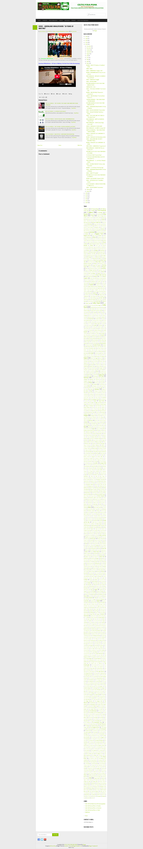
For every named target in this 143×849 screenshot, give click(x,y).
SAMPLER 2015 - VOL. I (91, 87)
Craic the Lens (87, 327)
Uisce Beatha (102, 773)
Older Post (80, 145)
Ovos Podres (89, 520)
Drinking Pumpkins (88, 345)
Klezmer (102, 445)
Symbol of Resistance (102, 615)
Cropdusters (86, 330)
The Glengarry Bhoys (99, 679)
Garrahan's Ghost (94, 387)
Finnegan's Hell (101, 368)
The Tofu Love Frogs (88, 748)
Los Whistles (97, 471)
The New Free (101, 710)
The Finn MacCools (97, 674)
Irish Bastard (98, 422)
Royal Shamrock (94, 569)
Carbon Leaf (86, 291)
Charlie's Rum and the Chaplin (96, 310)
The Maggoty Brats (98, 701)
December (89, 46)
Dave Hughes (102, 333)
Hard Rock (98, 405)
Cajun (104, 281)
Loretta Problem (100, 469)
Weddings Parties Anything (101, 783)
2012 (86, 197)
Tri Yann (95, 770)
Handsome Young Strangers (101, 404)
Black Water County (100, 261)
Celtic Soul (86, 308)
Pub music (100, 546)
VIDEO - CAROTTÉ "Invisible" (92, 173)
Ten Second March (96, 620)
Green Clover (97, 395)
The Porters (89, 719)
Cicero (99, 313)
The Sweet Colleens (96, 743)
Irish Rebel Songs (94, 423)
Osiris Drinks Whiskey (98, 518)
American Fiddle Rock (96, 222)
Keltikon (90, 440)
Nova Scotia (89, 512)
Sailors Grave (96, 573)
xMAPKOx (98, 794)
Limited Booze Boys (96, 464)
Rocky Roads (97, 564)
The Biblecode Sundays (92, 632)
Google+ (59, 93)
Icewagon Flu (93, 415)
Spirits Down (86, 604)
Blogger (95, 30)
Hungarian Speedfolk (101, 413)
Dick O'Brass (103, 338)
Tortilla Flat (86, 766)
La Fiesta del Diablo (88, 451)
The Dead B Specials (102, 656)
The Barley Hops (94, 628)
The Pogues (96, 717)
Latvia (102, 454)
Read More (74, 108)
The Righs (87, 725)
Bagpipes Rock (87, 235)
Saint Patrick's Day (90, 574)
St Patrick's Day (93, 604)
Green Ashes (91, 395)
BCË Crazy (98, 245)
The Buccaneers (93, 640)
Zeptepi (103, 796)
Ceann (105, 293)
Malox (92, 476)
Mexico (96, 486)
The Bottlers (95, 638)
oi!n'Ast (94, 517)
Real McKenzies (95, 556)
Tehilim (103, 619)
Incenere (99, 418)
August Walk (96, 230)
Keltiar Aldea (104, 438)
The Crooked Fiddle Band (98, 653)
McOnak (93, 482)
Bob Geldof (98, 268)
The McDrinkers (93, 702)
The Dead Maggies (88, 658)
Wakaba (85, 783)
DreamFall (94, 343)
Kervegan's (103, 440)
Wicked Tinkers (97, 789)
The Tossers (87, 750)
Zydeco (92, 797)
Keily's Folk (98, 438)
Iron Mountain (94, 425)
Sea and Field (102, 579)
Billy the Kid (98, 256)
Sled (93, 596)
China (102, 312)
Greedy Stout (86, 395)
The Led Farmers (94, 696)
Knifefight (91, 446)
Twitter (53, 93)
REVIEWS (74, 20)
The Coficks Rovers (99, 648)
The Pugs (91, 720)
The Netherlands (93, 711)
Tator (99, 619)
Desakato (98, 338)
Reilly (101, 558)
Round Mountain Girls (102, 568)
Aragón (93, 225)
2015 (86, 44)
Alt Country (98, 220)
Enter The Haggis (94, 358)
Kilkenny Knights (99, 441)
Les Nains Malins (92, 459)
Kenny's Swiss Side (96, 440)
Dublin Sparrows (98, 349)
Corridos (85, 325)
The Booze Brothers (88, 638)
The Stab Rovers (94, 737)
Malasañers (86, 476)
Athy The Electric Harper (88, 230)
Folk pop (95, 376)
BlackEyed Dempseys (88, 263)
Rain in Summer (88, 553)
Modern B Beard (103, 491)
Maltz (96, 476)
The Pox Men (100, 719)
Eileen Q (102, 353)
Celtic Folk (102, 298)
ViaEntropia (91, 779)
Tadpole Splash (94, 617)
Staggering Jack (86, 607)
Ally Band (92, 220)
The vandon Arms (90, 753)
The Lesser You (86, 697)
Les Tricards (95, 461)
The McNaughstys (92, 704)
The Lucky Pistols (94, 699)
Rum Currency (92, 571)
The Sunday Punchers (99, 742)
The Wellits (90, 756)
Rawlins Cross (87, 556)
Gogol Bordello (90, 392)
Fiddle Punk (86, 366)
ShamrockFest (86, 586)
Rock (102, 563)
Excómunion (91, 359)
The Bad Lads (90, 625)
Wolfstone (104, 793)
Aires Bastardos (97, 219)
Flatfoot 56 (89, 374)
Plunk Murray (96, 541)
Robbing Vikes (97, 563)
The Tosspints (93, 750)
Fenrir (104, 363)
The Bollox (98, 637)
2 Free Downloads (101, 210)
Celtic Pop (88, 303)
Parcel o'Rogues (95, 530)
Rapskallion (90, 555)
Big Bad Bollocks (91, 255)
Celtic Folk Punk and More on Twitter (92, 810)
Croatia (96, 328)
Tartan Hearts (89, 619)
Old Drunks (99, 517)
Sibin (92, 589)
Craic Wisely (94, 327)
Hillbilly (86, 412)
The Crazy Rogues (94, 651)
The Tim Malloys (98, 747)
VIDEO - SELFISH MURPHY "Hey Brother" (94, 187)
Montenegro (101, 492)
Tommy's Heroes (87, 765)
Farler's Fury (94, 363)
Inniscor (96, 420)
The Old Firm (90, 714)
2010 (86, 200)
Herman (85, 410)
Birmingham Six (88, 258)
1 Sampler (93, 210)
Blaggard (94, 265)
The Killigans (92, 692)
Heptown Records (87, 409)
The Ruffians (97, 729)
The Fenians (96, 673)
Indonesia (90, 420)
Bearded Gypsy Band (94, 247)
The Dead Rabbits (97, 658)
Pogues (101, 541)
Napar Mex (96, 502)
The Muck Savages (100, 707)
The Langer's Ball (96, 694)
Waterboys (93, 783)
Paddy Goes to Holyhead (97, 522)
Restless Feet (102, 560)
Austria (86, 234)
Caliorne (103, 283)
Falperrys (85, 363)
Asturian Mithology (96, 229)
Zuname (88, 797)
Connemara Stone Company (97, 320)
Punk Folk (104, 548)
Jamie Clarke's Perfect (87, 428)
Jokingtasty (94, 433)
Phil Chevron (91, 533)
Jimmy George (89, 432)
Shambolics (89, 584)
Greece (104, 394)
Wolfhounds (99, 793)
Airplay (103, 219)
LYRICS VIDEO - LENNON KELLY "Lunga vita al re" (96, 146)
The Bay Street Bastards (96, 630)
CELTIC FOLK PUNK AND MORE (70, 844)
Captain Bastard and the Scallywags (95, 286)
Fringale (101, 382)
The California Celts (101, 640)
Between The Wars (91, 253)
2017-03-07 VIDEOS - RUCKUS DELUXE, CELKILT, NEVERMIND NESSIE (59, 119)
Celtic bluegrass (93, 296)
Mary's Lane (93, 479)
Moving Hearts (93, 496)
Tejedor (85, 620)
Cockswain (103, 317)
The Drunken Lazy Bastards (97, 666)
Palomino (103, 528)
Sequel (85, 582)
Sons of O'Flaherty (100, 599)
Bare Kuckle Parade (89, 242)
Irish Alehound (92, 422)
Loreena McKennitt (91, 469)
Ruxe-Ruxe (91, 573)
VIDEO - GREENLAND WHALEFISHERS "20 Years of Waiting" (56, 27)
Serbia (89, 583)
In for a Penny (100, 417)
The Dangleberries (94, 656)
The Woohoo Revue (93, 758)
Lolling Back (90, 468)
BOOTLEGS (67, 20)
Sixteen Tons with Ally (92, 592)
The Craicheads (86, 651)
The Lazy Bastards (87, 696)
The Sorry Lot (98, 735)
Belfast (92, 250)
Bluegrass (104, 266)
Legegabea (93, 456)
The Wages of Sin (99, 753)
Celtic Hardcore (100, 299)
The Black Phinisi (100, 632)
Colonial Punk (90, 318)
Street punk (86, 612)
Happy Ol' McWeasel (89, 405)
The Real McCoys (92, 724)
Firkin (97, 371)
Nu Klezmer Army (102, 512)
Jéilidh (98, 430)
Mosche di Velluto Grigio (100, 494)
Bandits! (104, 237)
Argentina (97, 227)
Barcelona (104, 240)
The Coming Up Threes (94, 650)
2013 (86, 195)
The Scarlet (95, 732)
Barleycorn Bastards (98, 242)
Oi (91, 517)
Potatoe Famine (95, 543)
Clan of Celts (91, 315)
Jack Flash (90, 427)
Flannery (97, 372)
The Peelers (86, 715)
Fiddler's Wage (99, 366)
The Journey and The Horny (98, 691)
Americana (90, 224)
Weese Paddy (87, 784)
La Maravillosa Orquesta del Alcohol (99, 451)
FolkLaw (103, 379)
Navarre (85, 504)
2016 (86, 42)
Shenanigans (97, 587)
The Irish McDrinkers (97, 689)
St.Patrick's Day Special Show (89, 605)
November (89, 48)
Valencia (103, 778)
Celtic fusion (86, 299)
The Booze (103, 637)
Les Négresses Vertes (100, 459)
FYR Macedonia (102, 384)
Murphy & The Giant (97, 499)
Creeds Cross (99, 327)
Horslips (94, 413)
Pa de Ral (100, 520)
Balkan (100, 235)
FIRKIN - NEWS (89, 68)
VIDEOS (61, 20)
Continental (93, 322)
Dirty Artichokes (95, 340)
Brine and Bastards (91, 275)
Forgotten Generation (88, 381)
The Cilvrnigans (90, 645)
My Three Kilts (95, 500)
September (89, 52)
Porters (90, 543)
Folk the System (95, 377)
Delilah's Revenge (87, 336)
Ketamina (85, 441)
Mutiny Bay (90, 500)
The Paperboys (97, 714)
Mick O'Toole (92, 487)
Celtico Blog (99, 308)
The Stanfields (86, 738)
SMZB (96, 597)
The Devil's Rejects (99, 660)
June (87, 57)
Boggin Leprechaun (93, 270)
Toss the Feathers (93, 766)
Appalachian (88, 225)
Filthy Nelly (91, 368)
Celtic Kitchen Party (91, 301)
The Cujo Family (99, 655)
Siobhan (89, 591)
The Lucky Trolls (102, 699)
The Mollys (102, 706)
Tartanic (95, 619)
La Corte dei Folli (94, 450)
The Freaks (91, 678)
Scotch (103, 578)
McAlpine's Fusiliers (93, 481)
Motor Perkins (86, 496)
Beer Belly (101, 247)
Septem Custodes (102, 581)
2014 (86, 193)
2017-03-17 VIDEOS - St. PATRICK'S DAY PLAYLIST (55, 111)
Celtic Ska (102, 307)
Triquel (90, 771)
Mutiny (86, 500)
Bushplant (100, 279)
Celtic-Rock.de (92, 308)
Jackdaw (94, 427)
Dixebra (100, 341)
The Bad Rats (96, 625)
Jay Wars (103, 428)
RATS (105, 555)
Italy (85, 427)
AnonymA (101, 224)
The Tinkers (104, 747)
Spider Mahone (94, 602)
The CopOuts (102, 650)
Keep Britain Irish (92, 438)
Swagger (97, 614)
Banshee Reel (94, 238)
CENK (104, 308)
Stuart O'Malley (102, 612)
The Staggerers (102, 737)
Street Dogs (96, 610)
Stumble (65, 93)
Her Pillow (94, 409)
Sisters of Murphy (100, 591)
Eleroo (96, 354)
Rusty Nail (86, 573)
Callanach (85, 284)
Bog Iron (87, 270)
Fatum (100, 363)
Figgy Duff (86, 368)
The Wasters (100, 755)
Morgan (93, 494)
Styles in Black (86, 614)
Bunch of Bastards (88, 279)
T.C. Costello (87, 617)
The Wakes (94, 755)
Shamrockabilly (102, 584)
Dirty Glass (87, 341)
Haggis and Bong (98, 402)
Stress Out (97, 612)
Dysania (97, 351)
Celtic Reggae (98, 305)
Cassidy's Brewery (88, 293)
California (98, 283)
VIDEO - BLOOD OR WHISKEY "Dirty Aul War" (95, 110)
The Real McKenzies (101, 724)
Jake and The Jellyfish (101, 427)
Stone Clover (96, 609)
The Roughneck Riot (94, 727)
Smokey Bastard (88, 597)
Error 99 (101, 358)
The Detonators (91, 660)
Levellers (96, 463)
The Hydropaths (95, 687)
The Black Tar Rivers (94, 633)
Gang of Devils (103, 386)
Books (85, 271)
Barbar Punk (90, 240)
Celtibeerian (86, 296)
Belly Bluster (102, 250)
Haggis (92, 402)
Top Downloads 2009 (101, 765)
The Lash (103, 694)
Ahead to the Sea (91, 219)
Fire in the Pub (100, 369)
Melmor (96, 484)
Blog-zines (91, 266)
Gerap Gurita (90, 389)
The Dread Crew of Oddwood (95, 663)
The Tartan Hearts (91, 745)
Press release (90, 545)
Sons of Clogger (92, 599)
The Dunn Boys (92, 668)
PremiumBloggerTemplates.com (75, 846)
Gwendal (90, 400)
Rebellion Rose (86, 558)
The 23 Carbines (87, 623)
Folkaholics (91, 379)
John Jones (96, 432)
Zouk (85, 797)
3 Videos (53, 31)
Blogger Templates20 (93, 846)
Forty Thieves (96, 381)
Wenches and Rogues (95, 784)
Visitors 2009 (102, 781)
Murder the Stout (90, 499)
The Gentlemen (91, 679)
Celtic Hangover (93, 299)
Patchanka (97, 532)
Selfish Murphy (94, 581)
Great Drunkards (98, 394)
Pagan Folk (97, 528)
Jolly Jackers (99, 433)
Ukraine (85, 775)
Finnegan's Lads (86, 369)
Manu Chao (92, 477)
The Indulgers (102, 687)
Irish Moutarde (86, 423)
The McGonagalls (100, 702)
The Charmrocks (98, 643)
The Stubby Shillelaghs (99, 740)
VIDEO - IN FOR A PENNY (91, 81)
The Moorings (92, 707)
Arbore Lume (98, 225)
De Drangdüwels (93, 335)
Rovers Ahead (87, 569)
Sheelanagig (91, 587)
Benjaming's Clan (101, 252)
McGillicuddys (87, 482)
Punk (99, 548)
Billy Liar (93, 256)
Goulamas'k (86, 394)
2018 (86, 38)
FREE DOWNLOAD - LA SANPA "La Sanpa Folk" (95, 128)
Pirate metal (104, 537)
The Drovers (100, 665)
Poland (104, 541)
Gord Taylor (103, 392)
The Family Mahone (91, 671)
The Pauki (103, 714)
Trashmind (103, 768)
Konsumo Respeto (101, 446)
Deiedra (102, 335)
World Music (87, 794)
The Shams (101, 732)
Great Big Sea (91, 394)
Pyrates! (98, 550)
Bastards (103, 243)
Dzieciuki (101, 351)
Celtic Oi (104, 301)
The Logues (92, 697)
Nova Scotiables (95, 512)
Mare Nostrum (103, 477)
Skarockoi (93, 594)
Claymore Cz (90, 317)
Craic (105, 325)
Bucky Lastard (92, 278)
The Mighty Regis (95, 706)
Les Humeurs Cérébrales (98, 458)
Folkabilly (85, 379)
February (88, 189)
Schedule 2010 (92, 578)
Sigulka (101, 589)
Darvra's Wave (96, 333)
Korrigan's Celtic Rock (87, 448)
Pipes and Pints (103, 535)
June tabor (95, 435)
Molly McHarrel (94, 492)
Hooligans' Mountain (87, 413)
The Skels (92, 735)
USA (90, 778)
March (88, 63)
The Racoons (103, 720)
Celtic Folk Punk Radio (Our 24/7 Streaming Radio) (95, 803)
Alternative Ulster (87, 222)
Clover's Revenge (97, 317)
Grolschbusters (103, 399)
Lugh (86, 474)
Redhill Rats (93, 558)
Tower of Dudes (100, 766)
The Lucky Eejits (87, 699)
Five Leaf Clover (91, 372)
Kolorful (95, 446)
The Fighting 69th (102, 673)
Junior (100, 435)
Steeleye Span (98, 607)
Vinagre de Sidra (87, 781)
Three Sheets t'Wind (102, 761)
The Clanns (101, 645)
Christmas (88, 313)
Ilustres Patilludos (93, 417)
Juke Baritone (89, 435)
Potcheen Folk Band (102, 543)
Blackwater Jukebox (87, 265)
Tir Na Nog (87, 763)
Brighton (99, 273)
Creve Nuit (92, 328)
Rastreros (95, 555)
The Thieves (92, 747)
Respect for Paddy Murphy (94, 560)
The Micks (89, 706)
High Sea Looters (95, 410)
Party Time (86, 532)
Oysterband (95, 520)
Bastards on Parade (88, 245)
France (90, 382)
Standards (92, 607)
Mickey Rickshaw (99, 487)
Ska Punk (104, 592)
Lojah (86, 468)
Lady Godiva (102, 453)
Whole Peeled (86, 789)
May (87, 59)
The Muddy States (92, 709)
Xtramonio (103, 794)
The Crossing (92, 655)
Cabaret (104, 279)
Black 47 (100, 258)
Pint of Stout (96, 535)
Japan (94, 428)
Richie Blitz (86, 561)
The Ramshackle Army (97, 722)
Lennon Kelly (100, 456)
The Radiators (87, 722)
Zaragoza (99, 796)
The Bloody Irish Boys (96, 635)
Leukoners (91, 463)
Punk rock (87, 550)
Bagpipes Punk (99, 234)
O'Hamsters (98, 514)
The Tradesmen (101, 750)
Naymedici (95, 504)
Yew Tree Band (89, 796)
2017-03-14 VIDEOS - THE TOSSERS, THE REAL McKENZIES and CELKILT (60, 126)
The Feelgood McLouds (88, 673)
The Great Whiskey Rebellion (92, 683)
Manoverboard (86, 477)
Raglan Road (103, 551)
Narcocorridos (102, 502)
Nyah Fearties (86, 514)
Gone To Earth (97, 392)
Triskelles (94, 771)
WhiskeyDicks (98, 788)
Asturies (102, 229)
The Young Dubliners (93, 760)
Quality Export (103, 550)
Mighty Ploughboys (93, 489)
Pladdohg (91, 540)
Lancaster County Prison (88, 454)
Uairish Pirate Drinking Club (93, 773)
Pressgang (97, 545)
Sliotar (96, 596)
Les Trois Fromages (102, 461)
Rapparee (85, 555)
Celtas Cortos (102, 294)
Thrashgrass (100, 760)
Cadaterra (99, 281)
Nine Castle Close (97, 507)
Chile (98, 312)
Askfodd (85, 229)
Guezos (86, 400)
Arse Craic (103, 227)
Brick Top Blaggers (92, 273)
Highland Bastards (102, 410)
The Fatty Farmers (100, 671)
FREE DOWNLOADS (53, 20)
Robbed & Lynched (90, 563)
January (88, 191)
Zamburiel (94, 796)
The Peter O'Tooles (94, 715)
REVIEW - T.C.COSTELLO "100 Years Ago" (95, 167)
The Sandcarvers (95, 730)
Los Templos (90, 471)
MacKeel (90, 474)
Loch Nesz (99, 466)
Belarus (88, 250)
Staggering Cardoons (101, 605)
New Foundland (100, 505)
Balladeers (89, 237)
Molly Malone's (87, 492)
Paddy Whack (102, 525)
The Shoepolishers (92, 733)
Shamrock (95, 584)
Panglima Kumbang (87, 530)
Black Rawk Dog (97, 260)
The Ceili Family (97, 642)
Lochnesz (104, 466)
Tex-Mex (95, 622)
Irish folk (102, 422)
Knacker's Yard (86, 446)
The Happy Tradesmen (97, 684)
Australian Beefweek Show (101, 232)
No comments (73, 31)
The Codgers (92, 648)
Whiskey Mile (96, 786)
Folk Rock (86, 377)
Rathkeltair (101, 555)
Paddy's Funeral (93, 527)
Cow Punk (100, 325)
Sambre (100, 576)
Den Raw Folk (94, 336)
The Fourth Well (94, 676)
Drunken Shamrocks (101, 348)
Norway (67, 31)
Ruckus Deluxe (100, 569)
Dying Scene (92, 351)
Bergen (85, 253)
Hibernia (89, 410)
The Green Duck (102, 683)
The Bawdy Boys (87, 630)
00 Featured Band (94, 209)
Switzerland (86, 615)
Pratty (86, 545)
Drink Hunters (103, 343)
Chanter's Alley (86, 310)
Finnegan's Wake (94, 369)
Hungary (86, 415)
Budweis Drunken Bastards (101, 278)
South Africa (86, 601)
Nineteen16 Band (90, 509)
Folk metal (89, 376)
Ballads (94, 237)
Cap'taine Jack (98, 284)
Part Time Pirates (102, 530)
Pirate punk (93, 538)
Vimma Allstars (102, 779)
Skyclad (90, 596)
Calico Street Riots (92, 283)
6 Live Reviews (93, 214)
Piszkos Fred (86, 540)
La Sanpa (86, 453)
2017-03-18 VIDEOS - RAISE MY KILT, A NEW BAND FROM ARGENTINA (59, 134)
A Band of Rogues (100, 215)
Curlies (91, 330)
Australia (92, 232)
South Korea (93, 601)
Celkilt (96, 294)
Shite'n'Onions (86, 589)
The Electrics (100, 669)
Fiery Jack (104, 366)
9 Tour (92, 216)
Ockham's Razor (100, 515)
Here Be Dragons (101, 409)
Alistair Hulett (86, 220)
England (86, 358)
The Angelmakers (94, 623)
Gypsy (95, 400)
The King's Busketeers (100, 692)
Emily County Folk (91, 356)
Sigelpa (95, 589)
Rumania (98, 571)
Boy (100, 271)
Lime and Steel (88, 464)
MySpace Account (102, 500)
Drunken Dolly (89, 346)
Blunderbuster (91, 268)
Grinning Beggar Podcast (94, 399)
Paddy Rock (87, 812)
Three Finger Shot (93, 761)
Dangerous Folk (98, 331)
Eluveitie (100, 354)
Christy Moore (94, 313)
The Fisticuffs (103, 674)
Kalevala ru (100, 436)
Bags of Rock (94, 235)
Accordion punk (97, 217)
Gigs (91, 391)
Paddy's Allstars (86, 527)
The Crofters (101, 651)
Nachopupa (90, 502)
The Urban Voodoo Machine (96, 751)
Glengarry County (97, 390)
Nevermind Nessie (87, 505)
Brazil (103, 271)
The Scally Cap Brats (87, 732)
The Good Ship (98, 681)
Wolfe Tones (93, 793)
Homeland (103, 412)
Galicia (89, 386)
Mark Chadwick (87, 479)
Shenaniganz (103, 587)
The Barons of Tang (101, 628)
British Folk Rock (89, 276)
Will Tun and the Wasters (93, 791)
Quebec (86, 551)
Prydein (88, 546)
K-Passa (88, 436)
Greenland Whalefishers (60, 31)
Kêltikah (86, 440)
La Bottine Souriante (102, 448)
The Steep (93, 738)
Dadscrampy (91, 331)
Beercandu (92, 248)
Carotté (90, 291)
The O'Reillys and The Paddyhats (95, 712)
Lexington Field (103, 463)
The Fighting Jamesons (88, 674)
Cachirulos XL (93, 281)
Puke (88, 548)
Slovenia (104, 596)
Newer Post (40, 145)
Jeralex (101, 430)
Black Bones (91, 260)
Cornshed (103, 323)
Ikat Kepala (99, 415)
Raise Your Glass (102, 553)
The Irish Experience (87, 689)
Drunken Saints (93, 348)
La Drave (100, 450)
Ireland (86, 422)
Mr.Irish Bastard (101, 496)
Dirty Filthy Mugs (103, 340)
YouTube (45, 839)
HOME (39, 20)
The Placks (91, 717)
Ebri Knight (91, 353)
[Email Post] (40, 97)
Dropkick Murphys (97, 345)
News (89, 507)
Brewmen (85, 273)
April (87, 61)
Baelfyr (92, 233)
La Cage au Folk (87, 450)
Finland (95, 368)
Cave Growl (101, 293)
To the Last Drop (94, 763)
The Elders (95, 669)
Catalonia (94, 293)
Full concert (94, 384)
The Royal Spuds (90, 729)
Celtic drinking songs (94, 297)
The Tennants (86, 747)
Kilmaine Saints (88, 443)
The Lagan (90, 694)
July (87, 55)
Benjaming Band (93, 252)
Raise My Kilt (95, 553)
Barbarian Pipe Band (97, 240)
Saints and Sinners (99, 574)
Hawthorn (103, 407)
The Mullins (100, 709)
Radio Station (96, 551)
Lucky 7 (97, 473)
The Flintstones (87, 676)
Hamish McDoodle (91, 404)
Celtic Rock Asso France (95, 307)
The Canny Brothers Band (88, 642)
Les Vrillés (86, 463)
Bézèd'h (85, 255)
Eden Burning (97, 353)
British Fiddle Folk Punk (101, 275)
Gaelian (85, 386)
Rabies (91, 551)
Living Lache (93, 466)
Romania (90, 568)
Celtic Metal (98, 301)
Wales (89, 783)
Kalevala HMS (93, 436)
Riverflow (100, 561)
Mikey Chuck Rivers (101, 489)
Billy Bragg (89, 256)
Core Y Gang (90, 323)
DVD (88, 351)
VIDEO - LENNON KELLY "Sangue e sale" (94, 70)
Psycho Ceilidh (94, 546)
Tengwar (103, 620)
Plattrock (91, 541)
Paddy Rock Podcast (95, 525)
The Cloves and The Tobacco (97, 646)
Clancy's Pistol (98, 315)
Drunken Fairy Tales (98, 346)
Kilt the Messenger (100, 443)
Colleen (85, 318)
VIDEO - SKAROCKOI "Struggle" (92, 79)
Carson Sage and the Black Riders (100, 291)
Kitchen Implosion (95, 445)
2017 (86, 40)
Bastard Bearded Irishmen (94, 243)
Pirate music (87, 538)
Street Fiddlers (102, 610)
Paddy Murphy (99, 523)
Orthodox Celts (90, 518)
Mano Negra (102, 476)
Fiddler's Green (92, 366)
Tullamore (103, 771)
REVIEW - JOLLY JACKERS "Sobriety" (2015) (95, 178)
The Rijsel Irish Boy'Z (94, 725)
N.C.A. (85, 502)
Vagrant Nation (97, 778)
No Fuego (96, 509)
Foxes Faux (86, 382)
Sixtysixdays (99, 592)
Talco (85, 619)
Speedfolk (89, 602)
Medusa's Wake (90, 484)
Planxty (103, 540)
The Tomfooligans (102, 748)
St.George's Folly (101, 604)
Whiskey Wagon (91, 788)
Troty (99, 771)
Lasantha (66, 846)
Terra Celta (91, 622)
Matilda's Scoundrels (101, 479)
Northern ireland (91, 510)
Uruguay (86, 778)
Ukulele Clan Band (92, 774)
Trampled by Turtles (91, 768)
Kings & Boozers (87, 445)
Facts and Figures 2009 (98, 359)
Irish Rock (101, 423)
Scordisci (98, 578)
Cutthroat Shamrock (98, 330)
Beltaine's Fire (86, 252)
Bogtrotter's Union (101, 270)
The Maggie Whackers (88, 701)
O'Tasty (94, 515)
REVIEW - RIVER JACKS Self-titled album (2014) (96, 137)
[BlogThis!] (43, 97)
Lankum (95, 454)
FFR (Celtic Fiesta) (98, 364)
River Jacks (95, 561)
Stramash (85, 610)
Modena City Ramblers (94, 491)
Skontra (85, 596)
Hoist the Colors (92, 412)
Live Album (103, 464)
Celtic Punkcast (91, 305)
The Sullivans (91, 742)
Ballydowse (100, 237)
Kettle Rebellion (92, 441)
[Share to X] (45, 97)
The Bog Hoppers (91, 637)
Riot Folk (90, 561)
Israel (104, 425)
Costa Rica (90, 325)
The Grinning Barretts (87, 684)
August (88, 53)
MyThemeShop (53, 846)
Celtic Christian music (102, 296)
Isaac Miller (100, 425)
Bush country (95, 279)
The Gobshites (90, 681)
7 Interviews (99, 214)
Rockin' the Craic (90, 564)
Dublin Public (91, 349)
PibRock (96, 533)
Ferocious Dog (86, 364)
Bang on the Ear (88, 238)
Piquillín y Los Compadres (90, 537)
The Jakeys (89, 691)
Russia (103, 571)
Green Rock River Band (88, 397)
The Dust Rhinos (99, 668)
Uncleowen (104, 776)
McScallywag (99, 482)
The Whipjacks (97, 756)
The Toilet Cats (95, 748)
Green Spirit (97, 397)
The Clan (96, 645)
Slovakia (100, 596)
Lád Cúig (97, 453)
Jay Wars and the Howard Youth (89, 430)
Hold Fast (98, 412)
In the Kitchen (93, 418)
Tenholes (85, 622)
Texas (99, 622)
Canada (91, 284)
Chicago (94, 312)
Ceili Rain (92, 294)
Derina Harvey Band (91, 338)
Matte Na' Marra (86, 481)
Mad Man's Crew (96, 474)
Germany (97, 389)
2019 (86, 36)
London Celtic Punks (97, 468)
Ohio (88, 517)
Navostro (90, 504)
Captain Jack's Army (101, 288)
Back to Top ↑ (71, 847)
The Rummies (88, 730)
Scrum (91, 579)
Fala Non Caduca (102, 361)
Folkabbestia (102, 377)
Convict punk (98, 322)
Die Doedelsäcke (88, 340)
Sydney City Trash (94, 615)
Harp (93, 407)
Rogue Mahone (100, 566)
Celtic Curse (87, 297)
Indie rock (85, 420)
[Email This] (42, 97)
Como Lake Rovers (87, 320)
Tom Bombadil (102, 763)
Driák (98, 343)
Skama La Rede (88, 594)
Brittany (95, 276)
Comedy (103, 318)
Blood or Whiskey (97, 266)
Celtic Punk (96, 303)
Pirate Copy (98, 537)
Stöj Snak (90, 609)
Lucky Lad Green (103, 473)
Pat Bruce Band (91, 532)
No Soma (100, 509)
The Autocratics (101, 623)
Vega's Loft (86, 779)
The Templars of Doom (100, 745)
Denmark (99, 336)
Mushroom (104, 499)
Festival (92, 364)
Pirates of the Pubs (101, 538)
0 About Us (86, 209)
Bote (97, 271)
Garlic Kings (87, 387)
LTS (94, 473)
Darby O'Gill (90, 333)
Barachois (100, 238)
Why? (91, 789)
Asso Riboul (90, 229)
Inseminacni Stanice (102, 420)
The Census (91, 643)
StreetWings (91, 612)
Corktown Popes (97, 323)
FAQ (90, 363)
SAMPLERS (45, 20)
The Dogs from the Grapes (95, 661)
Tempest (89, 620)
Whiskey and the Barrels (88, 786)
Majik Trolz (103, 474)
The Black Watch (102, 633)
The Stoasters (98, 738)
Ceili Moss (87, 294)
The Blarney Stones (87, 635)
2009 (86, 202)
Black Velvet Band (91, 261)
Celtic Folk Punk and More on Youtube (93, 806)
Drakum (89, 343)
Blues (87, 268)
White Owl (103, 788)
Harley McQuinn (87, 407)
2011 (86, 199)
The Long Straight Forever (100, 697)
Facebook (47, 93)
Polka (86, 543)
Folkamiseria (97, 379)
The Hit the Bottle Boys (89, 686)
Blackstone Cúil (102, 263)
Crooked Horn (102, 328)
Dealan (98, 335)
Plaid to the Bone (98, 540)
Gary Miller (101, 387)
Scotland (85, 579)
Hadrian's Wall (86, 402)
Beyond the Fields (101, 253)
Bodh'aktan (104, 268)
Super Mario (92, 614)
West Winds (103, 784)
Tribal (99, 770)
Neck (100, 504)
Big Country (98, 255)
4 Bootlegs (99, 212)
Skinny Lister (102, 594)
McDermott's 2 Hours (102, 481)
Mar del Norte (97, 477)
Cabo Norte (87, 281)
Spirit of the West (101, 602)
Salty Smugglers (94, 576)
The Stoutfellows (90, 740)
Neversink (94, 505)
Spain (98, 601)
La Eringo (104, 450)
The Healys (104, 684)
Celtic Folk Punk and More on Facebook (93, 808)
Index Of (103, 418)
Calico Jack (86, 283)
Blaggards (99, 265)
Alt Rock (103, 220)
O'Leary (90, 515)
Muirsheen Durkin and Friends (95, 497)
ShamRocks (92, 586)
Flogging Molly (101, 374)
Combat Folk (97, 318)
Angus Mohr (96, 224)
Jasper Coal (99, 428)
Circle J (103, 313)
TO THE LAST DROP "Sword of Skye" (94, 155)
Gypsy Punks (101, 400)
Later (99, 454)
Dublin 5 (85, 349)
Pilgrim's (100, 533)
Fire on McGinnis (92, 371)
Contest (88, 322)
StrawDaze (91, 610)
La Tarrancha (91, 453)
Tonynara (93, 765)
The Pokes (101, 717)
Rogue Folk (94, 566)
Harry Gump (97, 407)
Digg (71, 93)
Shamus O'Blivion (99, 586)
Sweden (102, 614)
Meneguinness (90, 486)
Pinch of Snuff (90, 535)
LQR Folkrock (90, 473)
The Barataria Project (99, 627)
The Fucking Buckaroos (98, 678)
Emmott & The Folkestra (100, 356)
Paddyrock (100, 527)
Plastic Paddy (86, 541)
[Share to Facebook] (46, 97)
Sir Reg (93, 591)
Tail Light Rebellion (101, 617)
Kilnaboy (94, 443)
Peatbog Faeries (103, 532)
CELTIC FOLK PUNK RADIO (83, 20)
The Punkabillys (97, 720)
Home (60, 145)
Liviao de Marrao (87, 466)
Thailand (103, 622)
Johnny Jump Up (102, 432)
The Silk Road (86, 735)
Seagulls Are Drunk (87, 581)
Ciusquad (85, 315)
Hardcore (103, 405)
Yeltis (85, 796)
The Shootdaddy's (101, 733)
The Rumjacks (103, 729)
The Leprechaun (102, 696)
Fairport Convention (94, 361)
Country (95, 325)
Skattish (97, 594)
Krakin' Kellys (95, 448)
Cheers (90, 312)
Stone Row (103, 609)
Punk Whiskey (93, 550)
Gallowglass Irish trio (96, 386)
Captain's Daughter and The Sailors (98, 289)
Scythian (95, 579)
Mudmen (85, 497)
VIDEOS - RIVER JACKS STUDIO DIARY (94, 126)
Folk (84, 376)
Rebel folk (102, 556)
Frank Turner (97, 382)
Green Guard (103, 395)
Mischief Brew (86, 491)
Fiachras (103, 364)
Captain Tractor (87, 289)
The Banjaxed (91, 627)
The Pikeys (101, 715)
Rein (104, 558)
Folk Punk (101, 376)
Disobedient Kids (94, 341)
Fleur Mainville (94, 374)
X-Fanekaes (93, 794)
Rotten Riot (95, 568)
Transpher (98, 768)
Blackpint (95, 263)
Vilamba (96, 779)
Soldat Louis (100, 597)
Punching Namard (93, 548)
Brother (100, 276)
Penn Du (86, 533)
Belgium (96, 250)
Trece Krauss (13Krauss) (88, 770)
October (88, 50)
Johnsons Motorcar (87, 433)
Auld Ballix (101, 230)
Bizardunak (95, 258)
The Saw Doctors (102, 730)
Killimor (104, 441)
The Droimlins (94, 665)
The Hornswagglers (99, 686)
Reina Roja (86, 560)
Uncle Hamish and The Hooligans (95, 776)
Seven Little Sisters (96, 582)
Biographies (104, 256)
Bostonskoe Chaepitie (91, 271)
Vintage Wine (95, 781)
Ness (104, 504)
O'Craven (92, 514)
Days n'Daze (86, 335)
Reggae (97, 558)
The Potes (95, 719)
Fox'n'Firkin (102, 381)
